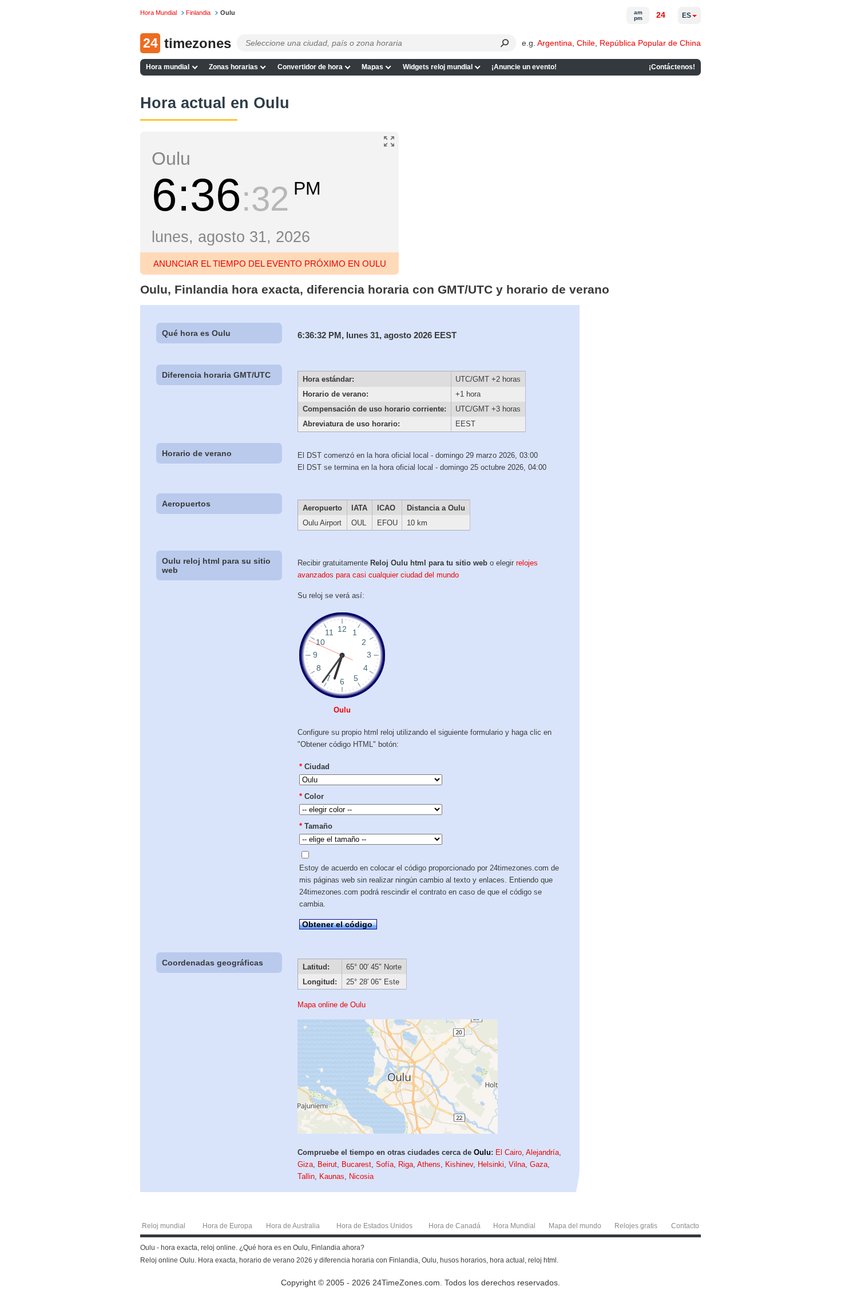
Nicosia (361, 1176)
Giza (305, 1164)
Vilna (517, 1164)
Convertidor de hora (310, 67)
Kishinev (459, 1164)
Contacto (685, 1226)
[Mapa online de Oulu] (397, 1131)
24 (660, 14)
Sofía (385, 1164)
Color (311, 796)
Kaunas (331, 1176)
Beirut (327, 1164)
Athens (429, 1164)
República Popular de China (650, 43)
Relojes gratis (635, 1226)
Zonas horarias (233, 67)
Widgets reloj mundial (438, 67)
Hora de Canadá (455, 1226)
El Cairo (508, 1152)
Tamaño (315, 826)
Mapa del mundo (575, 1226)
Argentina (554, 43)
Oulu (342, 710)
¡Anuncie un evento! (524, 67)
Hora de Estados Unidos (374, 1226)
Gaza (539, 1164)
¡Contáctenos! (672, 67)
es (686, 15)
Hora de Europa (227, 1226)
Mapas (372, 67)
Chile (586, 43)
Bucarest (356, 1164)
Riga (405, 1164)
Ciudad (314, 766)
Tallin (306, 1176)
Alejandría (542, 1152)
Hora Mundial (514, 1226)
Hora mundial (167, 67)
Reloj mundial (163, 1226)
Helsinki (491, 1164)
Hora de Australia (293, 1226)
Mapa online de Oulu (331, 1004)
